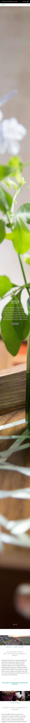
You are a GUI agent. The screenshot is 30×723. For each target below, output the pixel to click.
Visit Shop (15, 323)
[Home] (10, 1)
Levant (3, 4)
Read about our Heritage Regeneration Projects (15, 683)
